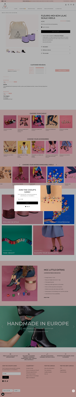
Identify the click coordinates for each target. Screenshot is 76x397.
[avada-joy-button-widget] (2, 394)
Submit (27, 202)
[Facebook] (25, 206)
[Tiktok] (29, 206)
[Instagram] (27, 206)
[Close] (60, 186)
